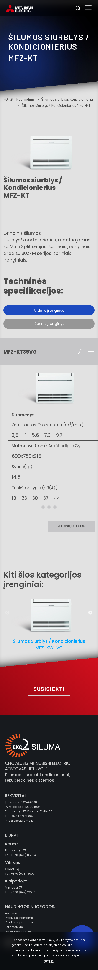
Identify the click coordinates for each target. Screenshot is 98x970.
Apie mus (12, 913)
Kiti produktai (14, 927)
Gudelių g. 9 (13, 869)
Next (90, 613)
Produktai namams (19, 918)
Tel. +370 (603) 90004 (20, 873)
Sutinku (49, 961)
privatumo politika (42, 955)
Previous (7, 613)
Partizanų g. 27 (15, 850)
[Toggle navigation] (88, 8)
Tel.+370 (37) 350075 (20, 816)
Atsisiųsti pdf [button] (71, 526)
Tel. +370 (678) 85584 (20, 855)
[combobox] (78, 8)
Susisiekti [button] (49, 688)
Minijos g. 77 (13, 887)
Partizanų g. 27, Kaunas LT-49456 (28, 811)
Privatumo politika (18, 932)
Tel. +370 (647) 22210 (20, 892)
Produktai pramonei (19, 922)
